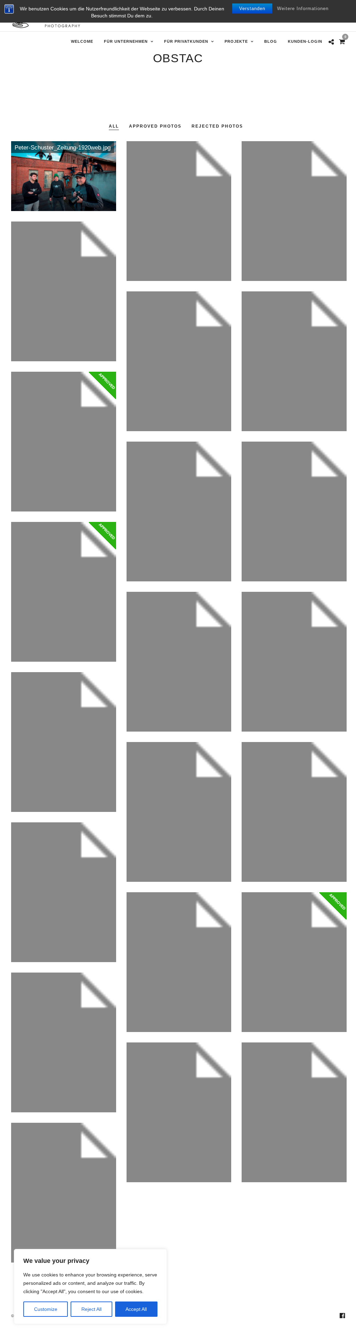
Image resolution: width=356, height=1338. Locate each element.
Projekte (236, 41)
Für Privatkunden (186, 41)
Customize (45, 1309)
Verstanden (252, 8)
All (114, 126)
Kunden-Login (305, 41)
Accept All (136, 1309)
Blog (270, 41)
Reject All (91, 1309)
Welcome (82, 41)
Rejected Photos (217, 126)
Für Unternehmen (126, 41)
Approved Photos (155, 126)
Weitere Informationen (303, 8)
